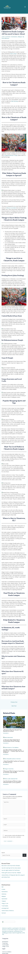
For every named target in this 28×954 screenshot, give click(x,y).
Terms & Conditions (6, 951)
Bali (2, 887)
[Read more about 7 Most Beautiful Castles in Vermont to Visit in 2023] (12, 758)
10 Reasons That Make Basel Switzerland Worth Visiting (11, 740)
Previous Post (14, 702)
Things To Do (5, 903)
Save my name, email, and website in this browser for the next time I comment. (13, 836)
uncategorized (5, 908)
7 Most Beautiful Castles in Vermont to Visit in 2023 (13, 761)
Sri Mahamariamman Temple (11, 155)
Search (3, 852)
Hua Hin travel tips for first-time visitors (11, 868)
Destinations (14, 36)
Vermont (4, 913)
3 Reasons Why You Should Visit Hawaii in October (12, 730)
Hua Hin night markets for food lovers (11, 870)
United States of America (8, 910)
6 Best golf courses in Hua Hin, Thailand (11, 872)
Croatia (3, 889)
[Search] (24, 855)
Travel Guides (5, 905)
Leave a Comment (6, 36)
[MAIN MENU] (25, 6)
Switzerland (4, 898)
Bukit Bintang (14, 101)
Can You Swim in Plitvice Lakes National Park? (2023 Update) (12, 781)
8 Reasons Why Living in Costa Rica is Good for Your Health (13, 771)
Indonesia (4, 894)
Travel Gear (5, 943)
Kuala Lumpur (13, 53)
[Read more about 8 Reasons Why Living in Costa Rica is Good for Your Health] (8, 768)
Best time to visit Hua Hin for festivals (11, 865)
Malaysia (20, 36)
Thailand (4, 901)
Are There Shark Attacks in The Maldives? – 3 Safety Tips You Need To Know (13, 751)
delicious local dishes (11, 208)
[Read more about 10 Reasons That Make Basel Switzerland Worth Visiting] (8, 737)
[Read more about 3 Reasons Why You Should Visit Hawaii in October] (14, 722)
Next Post (14, 706)
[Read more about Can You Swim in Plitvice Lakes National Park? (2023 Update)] (10, 778)
